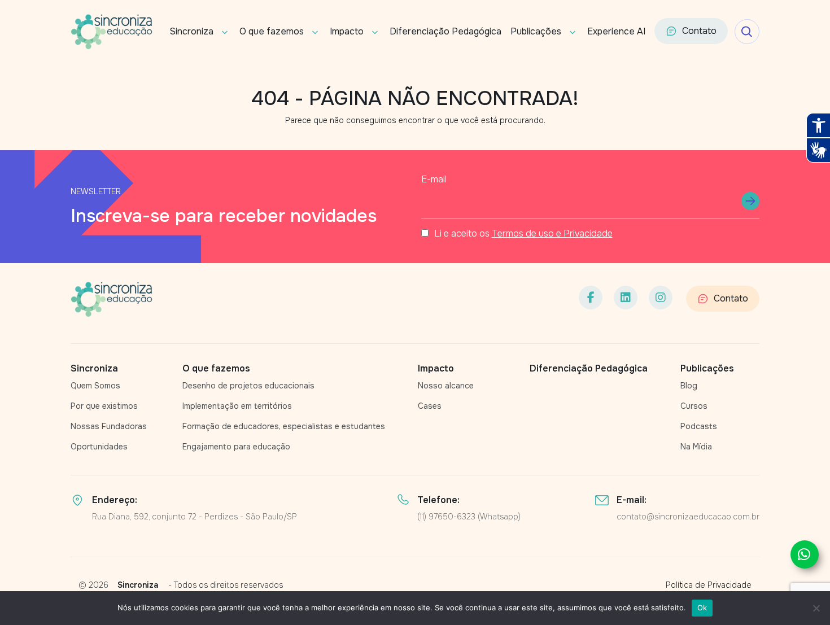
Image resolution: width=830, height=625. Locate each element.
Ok (702, 607)
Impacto (347, 31)
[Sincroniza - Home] (111, 299)
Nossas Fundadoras (109, 426)
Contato (699, 31)
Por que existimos (104, 406)
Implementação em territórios (237, 406)
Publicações (535, 31)
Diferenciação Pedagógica (445, 31)
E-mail (434, 179)
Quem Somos (95, 386)
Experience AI (616, 31)
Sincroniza (191, 31)
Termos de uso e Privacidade (552, 233)
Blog (688, 386)
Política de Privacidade (709, 585)
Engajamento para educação (236, 447)
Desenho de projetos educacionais (248, 386)
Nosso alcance (446, 386)
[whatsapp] (804, 554)
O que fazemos (271, 31)
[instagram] (660, 297)
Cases (430, 406)
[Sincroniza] (111, 32)
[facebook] (590, 297)
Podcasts (698, 426)
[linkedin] (625, 297)
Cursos (693, 406)
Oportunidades (99, 447)
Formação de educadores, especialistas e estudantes (283, 426)
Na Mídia (696, 447)
